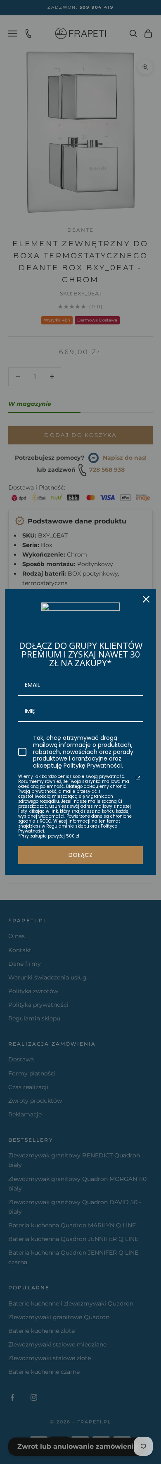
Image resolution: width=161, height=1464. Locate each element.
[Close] (146, 599)
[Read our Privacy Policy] (138, 778)
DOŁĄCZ (80, 855)
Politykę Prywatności (93, 765)
